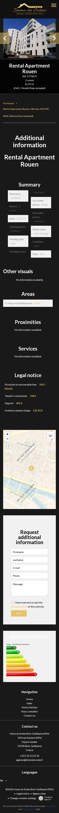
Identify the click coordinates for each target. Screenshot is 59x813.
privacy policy (19, 606)
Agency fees (39, 793)
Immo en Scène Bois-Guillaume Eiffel (29, 733)
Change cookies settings (23, 798)
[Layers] (50, 435)
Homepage (8, 103)
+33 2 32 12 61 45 (29, 755)
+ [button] (7, 434)
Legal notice (22, 793)
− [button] (7, 439)
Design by (48, 798)
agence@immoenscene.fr (29, 759)
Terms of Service (29, 809)
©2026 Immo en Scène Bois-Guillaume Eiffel (29, 789)
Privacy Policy (50, 806)
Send (19, 613)
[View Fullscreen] (7, 446)
